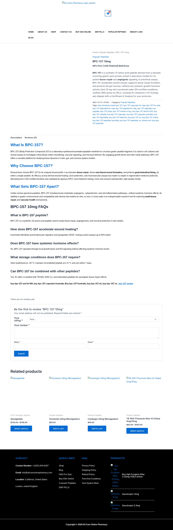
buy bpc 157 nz (134, 117)
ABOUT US (42, 32)
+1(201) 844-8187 (41, 466)
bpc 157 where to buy (122, 111)
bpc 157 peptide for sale (126, 108)
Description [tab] (16, 137)
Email (91, 342)
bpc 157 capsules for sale (134, 105)
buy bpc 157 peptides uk (130, 120)
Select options (21, 428)
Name (17, 342)
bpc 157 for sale (153, 105)
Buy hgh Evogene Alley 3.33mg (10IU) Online (133, 475)
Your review (22, 325)
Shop (53, 32)
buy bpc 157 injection (118, 117)
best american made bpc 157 (110, 105)
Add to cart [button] (58, 428)
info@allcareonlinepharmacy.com (37, 473)
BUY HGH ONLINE (83, 32)
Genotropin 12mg (130, 494)
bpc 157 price (106, 111)
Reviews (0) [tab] (31, 137)
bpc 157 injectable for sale (104, 108)
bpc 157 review (126, 284)
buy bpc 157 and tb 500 (142, 111)
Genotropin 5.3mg (131, 505)
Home (31, 32)
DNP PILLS (99, 32)
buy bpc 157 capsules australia (140, 114)
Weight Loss (136, 32)
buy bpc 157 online (150, 117)
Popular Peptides (117, 32)
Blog (31, 38)
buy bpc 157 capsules (116, 114)
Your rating (18, 319)
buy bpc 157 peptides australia (106, 120)
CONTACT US (66, 32)
